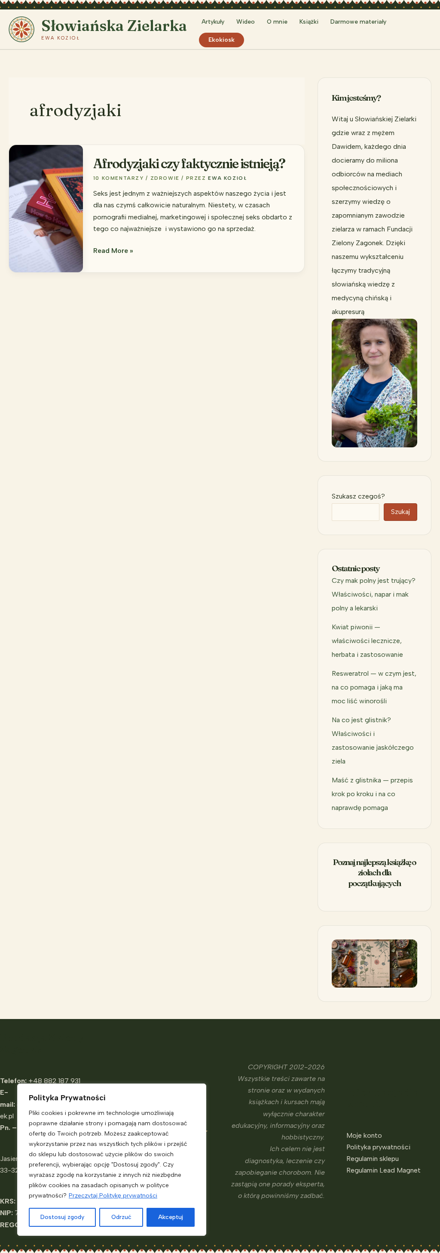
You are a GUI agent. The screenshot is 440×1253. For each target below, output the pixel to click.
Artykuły (213, 21)
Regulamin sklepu (372, 1158)
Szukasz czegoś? (358, 496)
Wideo (245, 21)
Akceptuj (170, 1217)
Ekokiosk (221, 39)
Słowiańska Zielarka (114, 25)
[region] (111, 1160)
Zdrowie (165, 178)
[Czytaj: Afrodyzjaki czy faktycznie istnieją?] (46, 208)
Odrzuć (121, 1217)
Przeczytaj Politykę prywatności (113, 1195)
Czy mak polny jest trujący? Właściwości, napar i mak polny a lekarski (374, 594)
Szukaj (400, 512)
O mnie (277, 21)
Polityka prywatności (378, 1147)
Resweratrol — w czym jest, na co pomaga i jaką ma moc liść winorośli (374, 687)
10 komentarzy (118, 178)
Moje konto (364, 1135)
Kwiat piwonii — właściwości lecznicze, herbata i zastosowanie (367, 641)
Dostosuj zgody (62, 1217)
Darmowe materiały (358, 21)
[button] (427, 29)
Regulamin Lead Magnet (383, 1170)
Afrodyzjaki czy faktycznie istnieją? (189, 164)
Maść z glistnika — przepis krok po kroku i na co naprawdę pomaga (372, 794)
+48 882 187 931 (54, 1081)
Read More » (113, 251)
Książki (308, 21)
